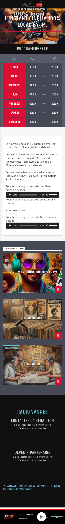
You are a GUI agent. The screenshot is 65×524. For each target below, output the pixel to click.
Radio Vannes (32, 412)
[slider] (53, 194)
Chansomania (33, 318)
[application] (32, 195)
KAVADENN (33, 364)
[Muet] (47, 194)
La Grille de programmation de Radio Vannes (27, 486)
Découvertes (11, 348)
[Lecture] (9, 194)
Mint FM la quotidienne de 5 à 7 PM (33, 272)
